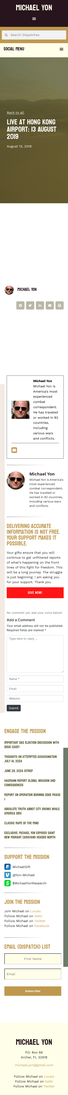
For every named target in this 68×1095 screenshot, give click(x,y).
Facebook (41, 926)
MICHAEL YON (34, 7)
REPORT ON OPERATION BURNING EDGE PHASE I (32, 797)
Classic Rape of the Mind (21, 823)
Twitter (40, 921)
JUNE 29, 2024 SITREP (18, 771)
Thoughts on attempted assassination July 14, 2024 (30, 759)
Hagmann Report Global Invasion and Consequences (29, 783)
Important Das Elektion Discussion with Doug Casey (31, 744)
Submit (13, 708)
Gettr (38, 916)
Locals (35, 911)
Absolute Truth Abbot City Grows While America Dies (32, 811)
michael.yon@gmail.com (34, 1065)
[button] (34, 18)
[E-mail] (14, 451)
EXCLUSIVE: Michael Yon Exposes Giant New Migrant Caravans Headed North (29, 835)
